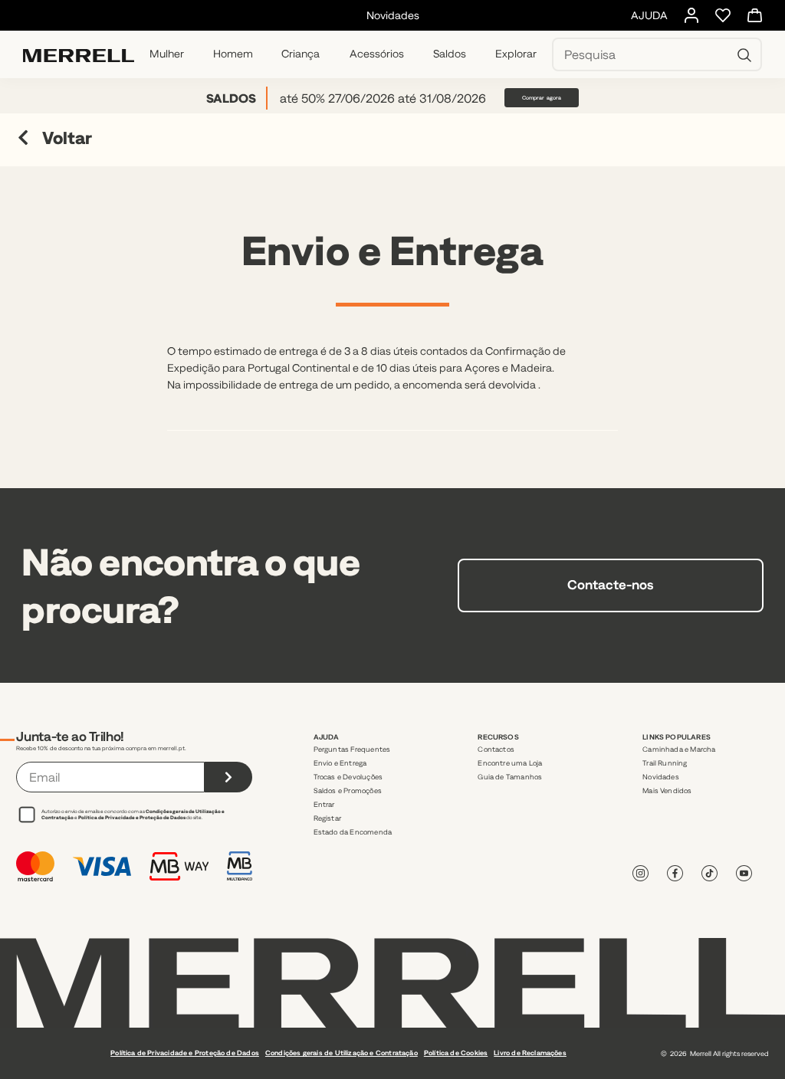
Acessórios (377, 54)
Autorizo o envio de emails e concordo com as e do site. (133, 814)
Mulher (166, 54)
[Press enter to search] (744, 54)
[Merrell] (78, 54)
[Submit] (228, 777)
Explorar (516, 54)
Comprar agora (541, 97)
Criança (300, 54)
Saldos (449, 54)
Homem (233, 54)
